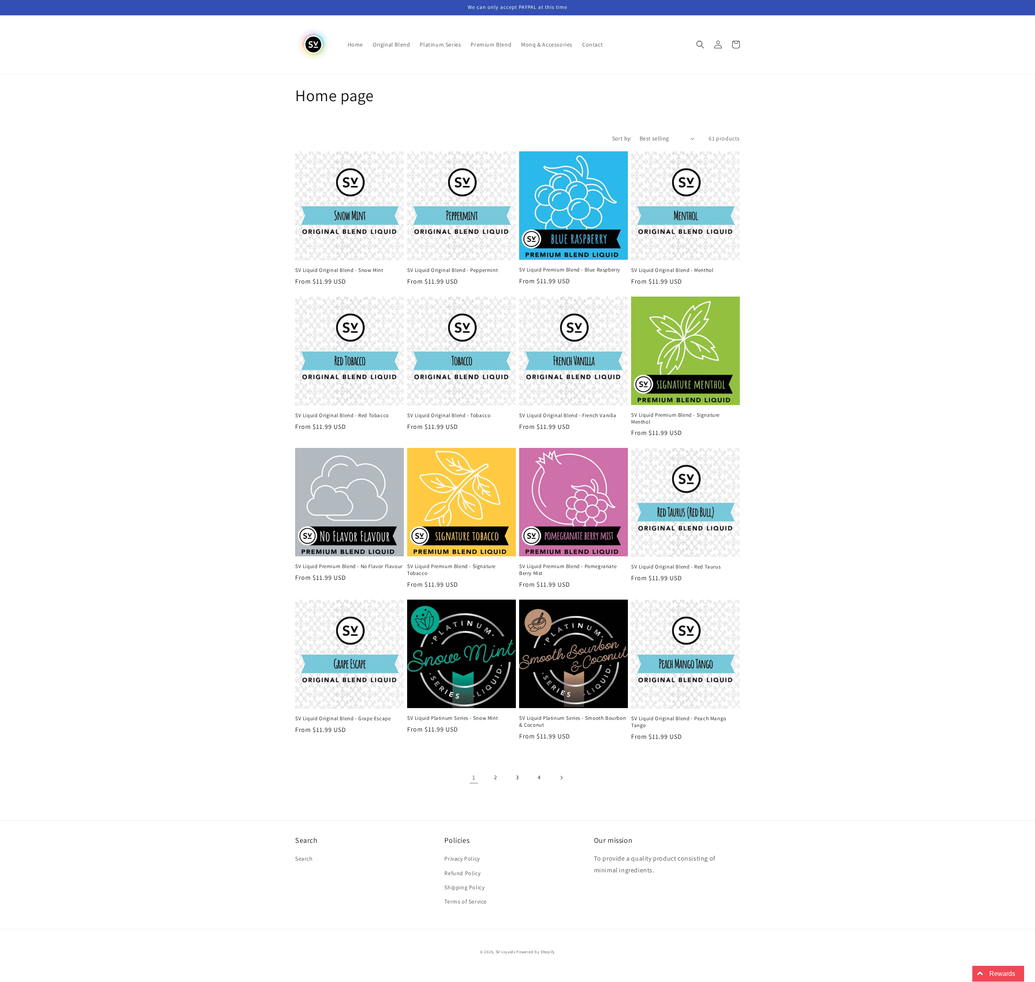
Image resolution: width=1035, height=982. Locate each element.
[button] (700, 44)
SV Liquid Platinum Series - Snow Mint (452, 718)
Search (304, 858)
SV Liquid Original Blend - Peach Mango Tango (679, 722)
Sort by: (622, 138)
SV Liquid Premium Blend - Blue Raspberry (569, 270)
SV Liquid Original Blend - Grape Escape (343, 718)
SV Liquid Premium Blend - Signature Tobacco (451, 570)
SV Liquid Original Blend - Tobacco (448, 415)
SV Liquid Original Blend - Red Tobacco (342, 415)
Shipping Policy (464, 887)
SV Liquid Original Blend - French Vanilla (568, 415)
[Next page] (561, 778)
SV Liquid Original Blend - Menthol (672, 270)
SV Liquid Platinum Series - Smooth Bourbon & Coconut (572, 721)
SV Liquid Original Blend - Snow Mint (339, 270)
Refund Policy (462, 873)
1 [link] (473, 777)
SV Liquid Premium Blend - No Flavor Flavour (349, 566)
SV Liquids (505, 951)
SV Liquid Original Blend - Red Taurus (675, 567)
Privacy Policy (461, 858)
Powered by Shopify (535, 951)
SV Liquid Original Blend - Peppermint (452, 270)
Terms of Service (465, 901)
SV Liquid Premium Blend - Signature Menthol (675, 418)
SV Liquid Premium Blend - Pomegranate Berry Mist (568, 570)
